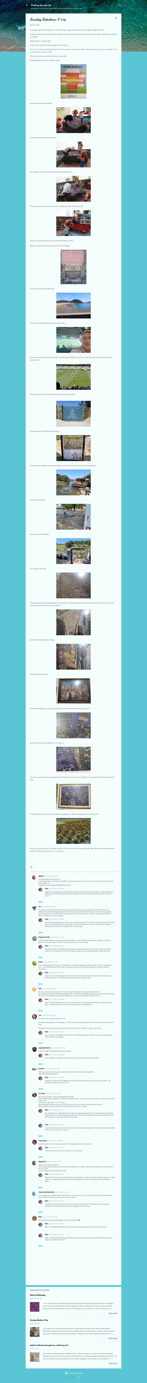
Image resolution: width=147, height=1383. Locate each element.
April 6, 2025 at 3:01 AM (49, 906)
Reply (41, 902)
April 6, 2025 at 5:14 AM (57, 937)
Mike (40, 1217)
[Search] (120, 6)
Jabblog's (33, 603)
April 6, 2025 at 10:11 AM (52, 1069)
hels (40, 989)
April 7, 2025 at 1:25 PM (56, 1234)
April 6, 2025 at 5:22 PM (56, 1125)
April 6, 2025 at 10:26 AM (56, 972)
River (46, 889)
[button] (116, 18)
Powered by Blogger (75, 1373)
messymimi (43, 1141)
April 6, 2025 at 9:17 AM (58, 1048)
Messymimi (101, 49)
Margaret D (42, 1162)
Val (40, 907)
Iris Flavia (42, 1093)
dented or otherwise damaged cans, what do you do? (49, 1345)
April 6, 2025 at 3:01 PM (54, 1161)
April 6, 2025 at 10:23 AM (56, 919)
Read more (113, 1313)
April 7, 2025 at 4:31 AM (62, 1192)
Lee (40, 1015)
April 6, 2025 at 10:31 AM (56, 1077)
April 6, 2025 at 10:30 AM (56, 1032)
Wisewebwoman (36, 56)
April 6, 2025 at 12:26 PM (55, 1141)
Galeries (78, 1377)
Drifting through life (41, 5)
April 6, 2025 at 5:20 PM (56, 1174)
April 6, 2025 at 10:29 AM (56, 999)
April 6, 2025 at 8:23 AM (49, 988)
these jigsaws (69, 1106)
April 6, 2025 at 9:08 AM (49, 1015)
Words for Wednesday (37, 1295)
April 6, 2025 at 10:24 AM (56, 946)
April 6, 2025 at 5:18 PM (56, 1110)
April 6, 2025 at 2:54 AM (51, 876)
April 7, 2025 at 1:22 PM (56, 1201)
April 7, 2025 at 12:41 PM (50, 1217)
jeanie (41, 962)
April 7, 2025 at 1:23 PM (56, 1224)
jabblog (41, 876)
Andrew (88, 49)
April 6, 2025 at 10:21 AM (56, 888)
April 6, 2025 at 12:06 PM (53, 1093)
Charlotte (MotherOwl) (46, 1192)
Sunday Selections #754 (39, 1320)
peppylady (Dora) (44, 1048)
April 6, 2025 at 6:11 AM (50, 962)
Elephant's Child (58, 49)
